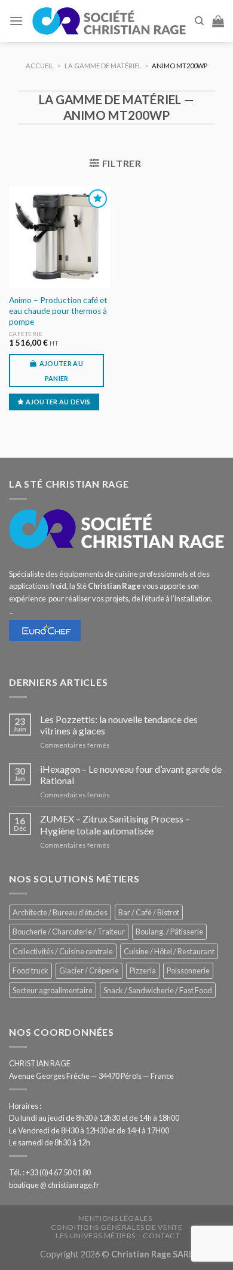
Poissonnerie (188, 970)
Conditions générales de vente (117, 1227)
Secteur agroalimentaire (53, 990)
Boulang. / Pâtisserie (169, 931)
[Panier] (218, 21)
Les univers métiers (96, 1235)
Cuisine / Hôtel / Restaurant (169, 951)
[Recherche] (199, 21)
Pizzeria (143, 970)
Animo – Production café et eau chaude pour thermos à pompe (58, 310)
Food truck (30, 970)
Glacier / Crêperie (89, 970)
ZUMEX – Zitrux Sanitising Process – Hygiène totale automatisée (115, 824)
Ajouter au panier (61, 370)
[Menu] (16, 20)
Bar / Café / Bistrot (148, 912)
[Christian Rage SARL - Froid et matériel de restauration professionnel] (108, 21)
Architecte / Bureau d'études (60, 912)
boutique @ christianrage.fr (54, 1185)
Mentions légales (115, 1218)
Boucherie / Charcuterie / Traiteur (69, 931)
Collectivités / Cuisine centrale (63, 951)
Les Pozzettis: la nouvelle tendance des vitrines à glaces (119, 724)
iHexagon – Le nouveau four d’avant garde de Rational (131, 774)
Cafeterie (26, 333)
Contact (161, 1235)
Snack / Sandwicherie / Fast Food (157, 990)
